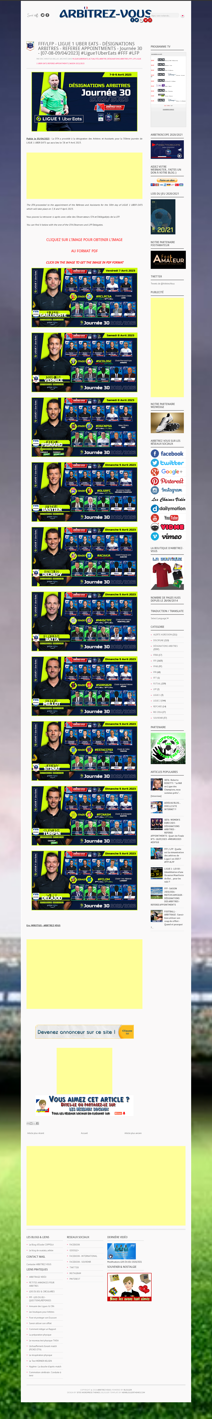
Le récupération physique (40, 1355)
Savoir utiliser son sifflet (40, 1323)
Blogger (128, 1390)
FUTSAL (157, 683)
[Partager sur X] (34, 1123)
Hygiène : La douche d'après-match (45, 1366)
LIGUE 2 (156, 700)
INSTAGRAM (75, 1273)
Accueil (84, 1133)
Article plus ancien (133, 1133)
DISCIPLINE (158, 640)
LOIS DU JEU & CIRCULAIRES (42, 1291)
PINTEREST (75, 1279)
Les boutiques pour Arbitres (41, 1312)
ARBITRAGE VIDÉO (37, 1277)
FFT (155, 677)
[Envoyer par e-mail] (28, 1123)
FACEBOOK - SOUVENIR (80, 1261)
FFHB (155, 666)
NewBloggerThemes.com (133, 1392)
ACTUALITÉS (94, 59)
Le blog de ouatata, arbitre (41, 1250)
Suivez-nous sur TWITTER (43, 15)
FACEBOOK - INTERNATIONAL (83, 1256)
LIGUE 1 (156, 695)
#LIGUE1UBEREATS (80, 59)
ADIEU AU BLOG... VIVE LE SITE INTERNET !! (172, 806)
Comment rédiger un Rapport (42, 1329)
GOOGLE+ (74, 1250)
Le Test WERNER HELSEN (40, 1361)
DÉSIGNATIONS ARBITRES (117, 59)
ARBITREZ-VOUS (104, 1390)
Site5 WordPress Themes (88, 1392)
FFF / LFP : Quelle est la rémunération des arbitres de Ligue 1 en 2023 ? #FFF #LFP (174, 855)
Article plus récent (35, 1133)
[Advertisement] (84, 176)
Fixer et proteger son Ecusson (43, 1317)
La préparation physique (40, 1334)
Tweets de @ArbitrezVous (163, 283)
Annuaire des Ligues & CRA (41, 1306)
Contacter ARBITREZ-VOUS (38, 1264)
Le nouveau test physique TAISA (44, 1340)
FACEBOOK (75, 1244)
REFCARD (157, 706)
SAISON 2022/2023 (76, 63)
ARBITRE (102, 59)
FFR (155, 672)
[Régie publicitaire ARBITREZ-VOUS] (84, 1037)
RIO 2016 (157, 712)
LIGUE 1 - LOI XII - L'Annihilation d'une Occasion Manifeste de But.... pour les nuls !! (174, 875)
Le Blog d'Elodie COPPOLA (41, 1244)
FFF (130, 59)
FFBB (155, 655)
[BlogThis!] (31, 1123)
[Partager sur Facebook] (37, 1123)
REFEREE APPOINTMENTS (58, 63)
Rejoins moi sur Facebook (47, 15)
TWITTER (74, 1267)
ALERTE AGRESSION (162, 634)
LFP (134, 59)
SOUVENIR (158, 718)
